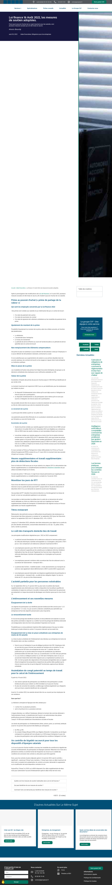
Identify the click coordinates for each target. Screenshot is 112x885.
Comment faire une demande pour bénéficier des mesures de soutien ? (35, 790)
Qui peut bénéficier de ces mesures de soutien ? (28, 785)
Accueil (13, 288)
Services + (17, 8)
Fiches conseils (48, 8)
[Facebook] (5, 2)
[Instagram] (17, 2)
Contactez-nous (93, 8)
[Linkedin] (21, 2)
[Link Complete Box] (18, 827)
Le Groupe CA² (77, 8)
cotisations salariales (53, 467)
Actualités (62, 8)
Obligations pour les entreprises (41, 34)
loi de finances (44, 294)
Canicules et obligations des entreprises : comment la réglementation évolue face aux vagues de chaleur (97, 367)
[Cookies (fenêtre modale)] (3, 882)
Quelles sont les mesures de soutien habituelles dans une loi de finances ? (37, 781)
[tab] (39, 781)
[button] (100, 289)
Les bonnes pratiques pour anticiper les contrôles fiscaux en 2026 (96, 468)
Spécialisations (32, 8)
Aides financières (25, 34)
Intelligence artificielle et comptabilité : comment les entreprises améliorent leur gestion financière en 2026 (96, 435)
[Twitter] (9, 2)
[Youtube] (13, 2)
